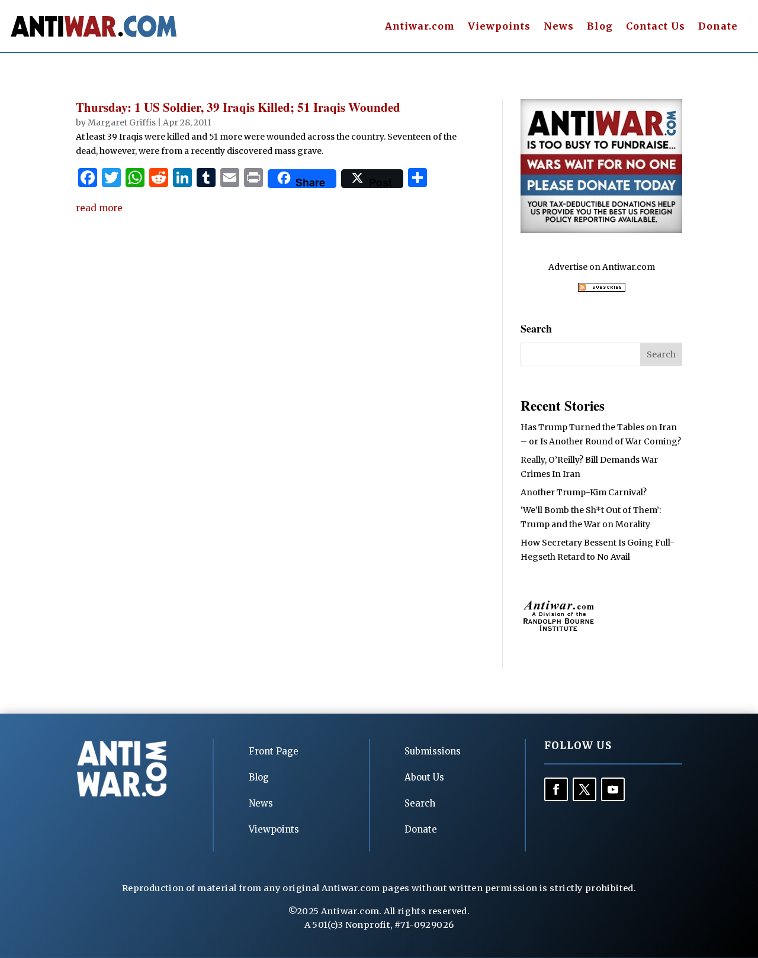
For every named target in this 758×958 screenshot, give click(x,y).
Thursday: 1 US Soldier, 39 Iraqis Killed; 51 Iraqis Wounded (238, 107)
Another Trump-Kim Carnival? (584, 492)
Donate (718, 27)
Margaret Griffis (122, 122)
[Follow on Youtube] (613, 789)
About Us (424, 777)
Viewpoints (499, 27)
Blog (600, 27)
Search (419, 803)
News (559, 27)
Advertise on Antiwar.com (601, 267)
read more (99, 208)
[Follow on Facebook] (556, 789)
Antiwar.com (420, 27)
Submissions (432, 751)
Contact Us (655, 27)
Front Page (273, 751)
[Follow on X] (584, 789)
